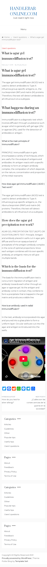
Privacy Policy (10, 471)
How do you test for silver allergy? (11, 401)
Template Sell (21, 561)
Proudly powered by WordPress (17, 558)
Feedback (9, 467)
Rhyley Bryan (22, 65)
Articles (7, 424)
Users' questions (9, 48)
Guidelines (9, 429)
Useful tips (9, 442)
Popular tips (9, 437)
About (7, 463)
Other (7, 433)
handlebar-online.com (23, 11)
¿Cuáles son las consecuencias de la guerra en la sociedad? (36, 404)
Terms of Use (10, 476)
